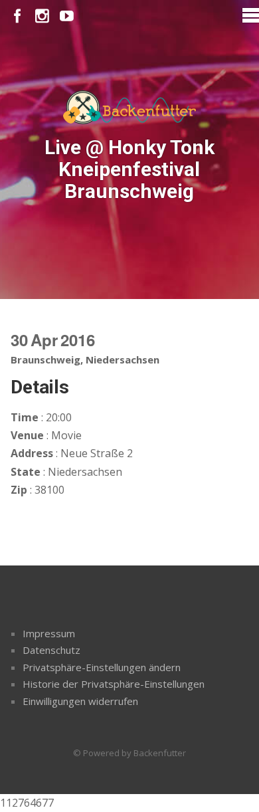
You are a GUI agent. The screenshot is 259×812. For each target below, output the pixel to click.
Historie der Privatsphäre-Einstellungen (114, 683)
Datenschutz (51, 650)
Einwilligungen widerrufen (80, 701)
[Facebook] (18, 16)
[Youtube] (67, 16)
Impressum (49, 633)
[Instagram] (42, 16)
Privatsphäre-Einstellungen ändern (102, 667)
